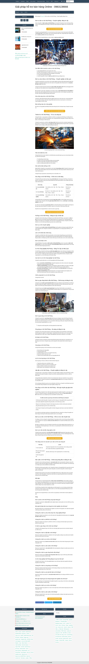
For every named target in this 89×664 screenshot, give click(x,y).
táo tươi (70, 638)
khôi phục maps (30, 639)
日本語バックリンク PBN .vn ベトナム (23, 621)
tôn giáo (57, 640)
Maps (67, 625)
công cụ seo (17, 635)
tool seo (32, 652)
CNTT (64, 623)
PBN (72, 627)
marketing (70, 625)
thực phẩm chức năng (60, 634)
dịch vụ (60, 625)
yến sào (70, 640)
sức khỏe (69, 632)
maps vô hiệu (17, 646)
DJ (70, 623)
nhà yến (65, 627)
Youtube (66, 640)
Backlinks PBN (64, 621)
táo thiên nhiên (65, 638)
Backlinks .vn (58, 621)
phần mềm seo (27, 646)
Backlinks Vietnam (59, 623)
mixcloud (22, 646)
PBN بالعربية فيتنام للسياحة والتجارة (21, 53)
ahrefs (16, 631)
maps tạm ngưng (25, 644)
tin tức (65, 634)
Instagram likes (23, 639)
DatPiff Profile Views (27, 635)
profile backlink (22, 648)
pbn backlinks (58, 630)
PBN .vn (57, 629)
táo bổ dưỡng (69, 634)
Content (67, 623)
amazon (19, 631)
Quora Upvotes (18, 650)
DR (32, 635)
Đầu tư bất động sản (39, 618)
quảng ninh (58, 632)
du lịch (57, 625)
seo (28, 650)
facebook (21, 637)
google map (26, 637)
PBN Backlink (66, 629)
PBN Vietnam (63, 630)
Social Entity (17, 652)
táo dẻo (69, 636)
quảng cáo (69, 630)
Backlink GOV (28, 631)
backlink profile (18, 633)
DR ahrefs (17, 637)
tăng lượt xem (24, 654)
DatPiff (22, 635)
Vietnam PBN (61, 640)
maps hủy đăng (18, 644)
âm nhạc (57, 642)
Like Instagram (18, 641)
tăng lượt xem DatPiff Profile (20, 656)
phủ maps (17, 648)
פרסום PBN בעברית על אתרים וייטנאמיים (23, 623)
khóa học (63, 625)
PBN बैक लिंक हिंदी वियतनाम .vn (21, 619)
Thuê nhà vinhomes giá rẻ (40, 616)
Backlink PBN (65, 619)
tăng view (28, 656)
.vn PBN (57, 619)
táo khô (57, 638)
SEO (61, 632)
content (27, 633)
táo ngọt (60, 638)
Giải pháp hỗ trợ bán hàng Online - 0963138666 (41, 6)
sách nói (28, 652)
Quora (27, 648)
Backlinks (70, 619)
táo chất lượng (58, 636)
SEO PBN (65, 632)
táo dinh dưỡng (64, 636)
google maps (17, 639)
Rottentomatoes (24, 650)
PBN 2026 (61, 629)
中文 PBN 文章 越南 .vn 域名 (20, 55)
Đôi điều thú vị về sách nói (26, 36)
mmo (56, 627)
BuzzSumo (24, 633)
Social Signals (23, 652)
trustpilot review (18, 654)
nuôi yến (69, 627)
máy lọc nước (60, 627)
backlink (23, 631)
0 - (63, 1)
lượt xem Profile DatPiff (25, 641)
